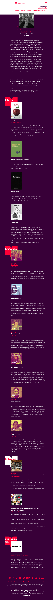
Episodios (17, 10)
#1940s (11, 88)
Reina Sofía (14, 343)
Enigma (33, 584)
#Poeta (29, 91)
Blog (45, 10)
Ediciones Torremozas (23, 168)
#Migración (21, 91)
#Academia (12, 90)
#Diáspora (35, 90)
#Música (26, 91)
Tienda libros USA (12, 581)
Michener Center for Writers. (21, 308)
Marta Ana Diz (13, 138)
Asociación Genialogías (29, 343)
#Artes (21, 90)
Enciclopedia (23, 10)
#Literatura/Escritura (14, 91)
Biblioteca (29, 10)
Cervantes (41, 342)
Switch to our (42, 7)
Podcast (18, 581)
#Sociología (33, 91)
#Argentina (17, 90)
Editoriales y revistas (38, 10)
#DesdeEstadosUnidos (28, 90)
